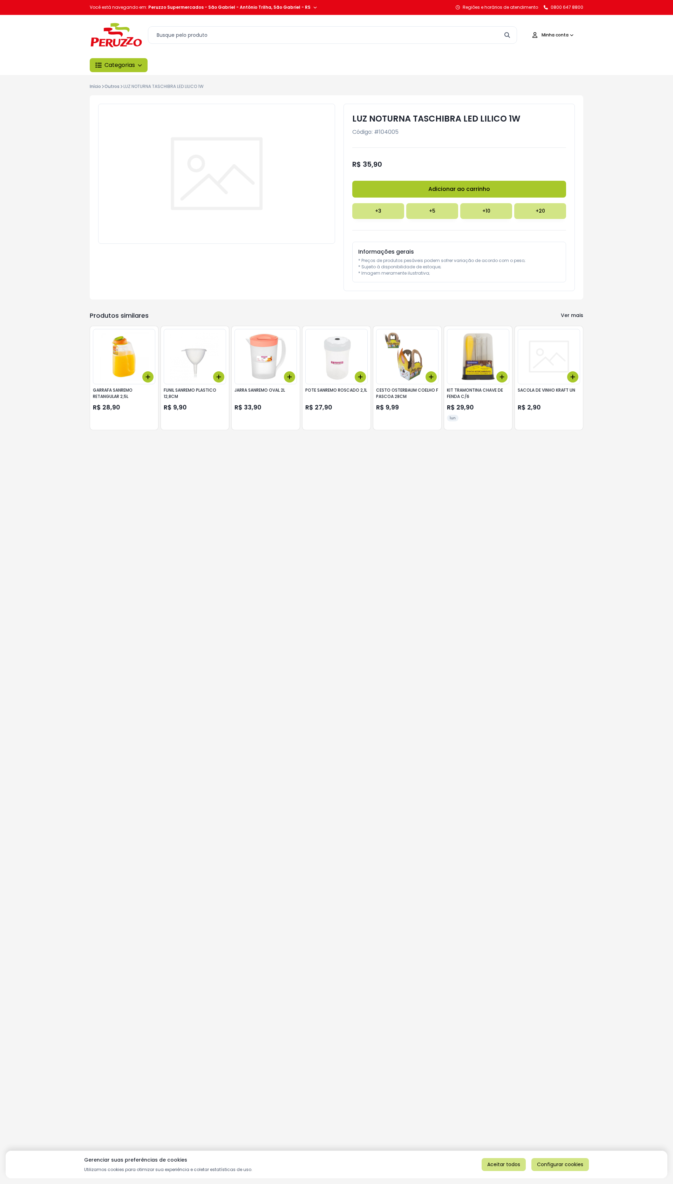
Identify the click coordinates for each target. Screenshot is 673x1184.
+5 (432, 210)
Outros (112, 86)
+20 (540, 210)
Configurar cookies (560, 1164)
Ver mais (572, 315)
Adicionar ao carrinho (459, 189)
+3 (378, 210)
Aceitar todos (503, 1164)
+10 (486, 210)
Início (95, 86)
